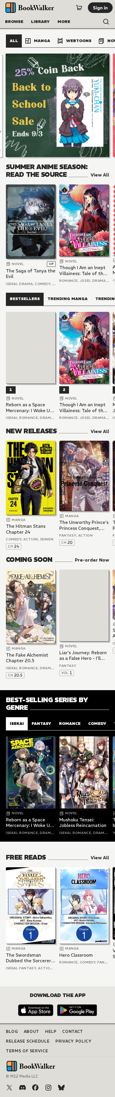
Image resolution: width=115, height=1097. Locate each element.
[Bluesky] (61, 1087)
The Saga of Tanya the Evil (30, 273)
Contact (72, 1031)
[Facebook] (35, 1087)
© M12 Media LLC (22, 1076)
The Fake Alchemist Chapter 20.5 (27, 658)
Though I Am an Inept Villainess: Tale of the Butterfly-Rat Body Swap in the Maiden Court (82, 270)
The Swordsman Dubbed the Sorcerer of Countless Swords (28, 958)
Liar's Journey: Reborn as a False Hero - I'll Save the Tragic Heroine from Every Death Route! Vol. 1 (83, 655)
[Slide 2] (57, 105)
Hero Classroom (76, 955)
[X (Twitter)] (9, 1087)
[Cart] (79, 7)
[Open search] (106, 21)
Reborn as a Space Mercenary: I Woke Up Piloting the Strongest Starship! (30, 407)
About (31, 1031)
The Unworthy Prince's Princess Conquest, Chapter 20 (84, 525)
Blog (12, 1031)
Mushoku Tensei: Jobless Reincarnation (82, 822)
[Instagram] (48, 1087)
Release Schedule (28, 1041)
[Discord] (22, 1087)
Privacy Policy (73, 1041)
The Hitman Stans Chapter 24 (25, 529)
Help (51, 1031)
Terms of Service (27, 1051)
